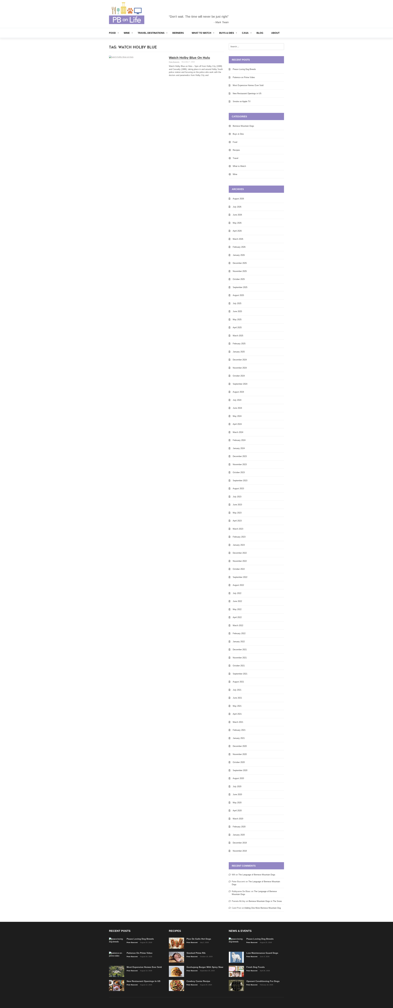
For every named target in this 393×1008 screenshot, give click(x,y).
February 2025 (239, 343)
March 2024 (238, 432)
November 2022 (240, 561)
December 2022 (240, 553)
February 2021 (239, 730)
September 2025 (240, 287)
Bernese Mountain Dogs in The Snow (265, 901)
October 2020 (239, 762)
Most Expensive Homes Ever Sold (248, 85)
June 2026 (237, 215)
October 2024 (239, 376)
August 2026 (238, 199)
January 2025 (239, 352)
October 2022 (239, 569)
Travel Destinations (151, 33)
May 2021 (237, 706)
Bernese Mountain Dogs (243, 126)
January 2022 (239, 641)
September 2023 (240, 480)
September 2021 (240, 674)
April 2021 (237, 714)
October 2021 (239, 665)
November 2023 (240, 464)
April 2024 (237, 424)
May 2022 (237, 609)
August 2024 (238, 392)
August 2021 (238, 682)
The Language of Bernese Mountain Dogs (256, 875)
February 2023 (239, 537)
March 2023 (238, 529)
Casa (245, 33)
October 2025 (239, 279)
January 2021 (239, 738)
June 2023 (237, 504)
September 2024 (240, 384)
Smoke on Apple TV (242, 101)
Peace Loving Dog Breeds (244, 69)
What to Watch (201, 33)
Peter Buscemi (174, 62)
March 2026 (238, 239)
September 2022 (240, 577)
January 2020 (239, 835)
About (275, 33)
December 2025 (240, 263)
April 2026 (237, 231)
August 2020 (238, 778)
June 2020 (237, 794)
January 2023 (239, 545)
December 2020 (240, 746)
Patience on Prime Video (244, 77)
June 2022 (237, 601)
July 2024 (237, 400)
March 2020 (238, 819)
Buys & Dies (226, 33)
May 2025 (237, 319)
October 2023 (239, 472)
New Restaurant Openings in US (247, 93)
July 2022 (237, 593)
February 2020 (239, 827)
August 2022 (238, 585)
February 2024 (239, 440)
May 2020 (237, 802)
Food (112, 33)
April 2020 (237, 810)
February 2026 (239, 247)
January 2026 (239, 255)
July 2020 (237, 786)
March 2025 (238, 335)
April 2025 (237, 327)
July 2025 (237, 303)
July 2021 (237, 690)
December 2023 (240, 456)
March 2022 (238, 625)
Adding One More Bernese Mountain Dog (262, 908)
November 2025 (240, 271)
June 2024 (237, 408)
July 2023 (237, 496)
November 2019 (240, 851)
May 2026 (237, 223)
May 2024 (237, 416)
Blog (260, 33)
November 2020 (240, 754)
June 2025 (237, 311)
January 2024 (239, 448)
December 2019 (240, 843)
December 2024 (240, 360)
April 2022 (237, 617)
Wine (127, 33)
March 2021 (238, 722)
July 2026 (237, 207)
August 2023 (238, 488)
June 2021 (237, 698)
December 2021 (240, 649)
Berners (178, 33)
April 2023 (237, 521)
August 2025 (238, 295)
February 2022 (239, 633)
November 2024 (240, 368)
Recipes (236, 150)
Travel (235, 158)
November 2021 (240, 658)
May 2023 (237, 513)
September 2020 (240, 770)
